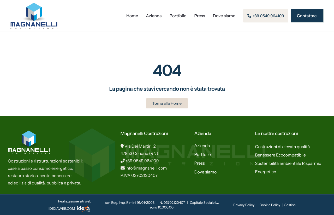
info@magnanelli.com (146, 168)
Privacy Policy (243, 205)
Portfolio (178, 16)
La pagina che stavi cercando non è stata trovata (167, 89)
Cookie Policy (269, 205)
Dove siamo (224, 16)
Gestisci (290, 205)
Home (132, 16)
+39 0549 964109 (142, 160)
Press (199, 16)
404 (167, 70)
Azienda (154, 16)
